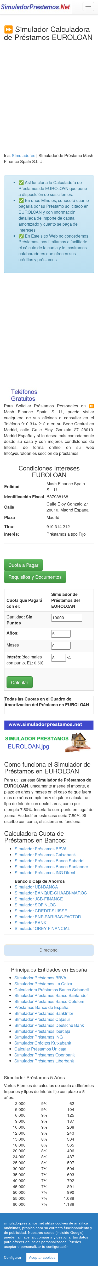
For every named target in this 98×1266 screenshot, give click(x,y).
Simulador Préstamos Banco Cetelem (49, 1001)
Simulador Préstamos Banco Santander (51, 867)
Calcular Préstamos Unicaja (40, 1049)
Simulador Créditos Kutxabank (42, 1043)
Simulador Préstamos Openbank (44, 1055)
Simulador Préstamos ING (38, 1037)
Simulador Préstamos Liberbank (44, 1061)
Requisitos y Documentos (35, 576)
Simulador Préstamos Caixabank (45, 855)
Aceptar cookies (42, 1257)
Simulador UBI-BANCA (36, 887)
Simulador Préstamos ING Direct (45, 873)
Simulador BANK (31, 923)
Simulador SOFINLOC (35, 905)
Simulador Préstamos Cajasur (42, 1019)
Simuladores (23, 155)
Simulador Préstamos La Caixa (43, 984)
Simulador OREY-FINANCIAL (42, 928)
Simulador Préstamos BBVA (41, 849)
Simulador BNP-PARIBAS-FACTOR (48, 917)
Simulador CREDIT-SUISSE (41, 911)
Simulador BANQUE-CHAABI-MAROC (51, 893)
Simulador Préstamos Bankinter (43, 1013)
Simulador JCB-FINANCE (39, 899)
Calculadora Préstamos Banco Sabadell (51, 990)
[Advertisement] (49, 92)
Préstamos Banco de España (41, 1007)
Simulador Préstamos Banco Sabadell (50, 861)
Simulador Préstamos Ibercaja (42, 1031)
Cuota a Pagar (23, 564)
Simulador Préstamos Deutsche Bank (49, 1025)
